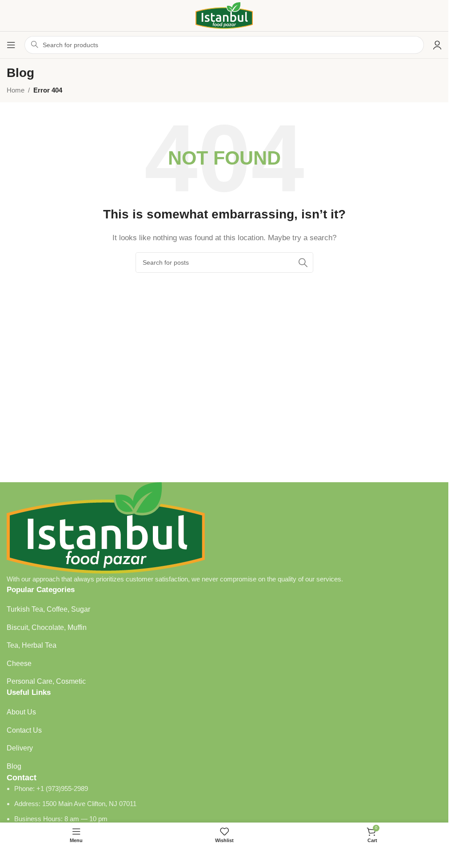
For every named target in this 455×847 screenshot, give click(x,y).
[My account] (437, 45)
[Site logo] (224, 15)
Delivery (20, 748)
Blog (14, 766)
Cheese (19, 663)
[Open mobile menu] (11, 45)
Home (15, 90)
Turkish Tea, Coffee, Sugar (48, 609)
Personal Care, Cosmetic (46, 681)
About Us (21, 712)
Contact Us (24, 730)
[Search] (303, 262)
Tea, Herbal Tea (31, 645)
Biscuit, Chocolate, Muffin (47, 627)
